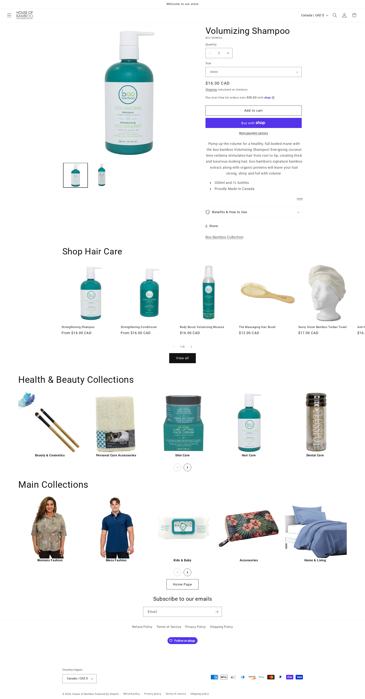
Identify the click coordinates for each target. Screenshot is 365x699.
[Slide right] (191, 346)
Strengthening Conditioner (139, 327)
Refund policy (131, 693)
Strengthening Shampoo (78, 327)
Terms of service (176, 693)
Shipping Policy (221, 627)
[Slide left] (173, 346)
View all (182, 358)
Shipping (211, 89)
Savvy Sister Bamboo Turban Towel (322, 327)
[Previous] (177, 467)
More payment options (253, 133)
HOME (300, 199)
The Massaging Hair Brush (257, 327)
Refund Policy (142, 627)
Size (208, 63)
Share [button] (213, 226)
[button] (9, 15)
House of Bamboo (83, 694)
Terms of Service (168, 627)
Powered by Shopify (107, 694)
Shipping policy (199, 693)
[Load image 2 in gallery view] (102, 175)
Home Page (182, 584)
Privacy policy (152, 693)
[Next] (187, 467)
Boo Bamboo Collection (225, 237)
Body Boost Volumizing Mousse (202, 327)
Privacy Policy (195, 627)
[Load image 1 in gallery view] (75, 175)
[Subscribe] (217, 612)
